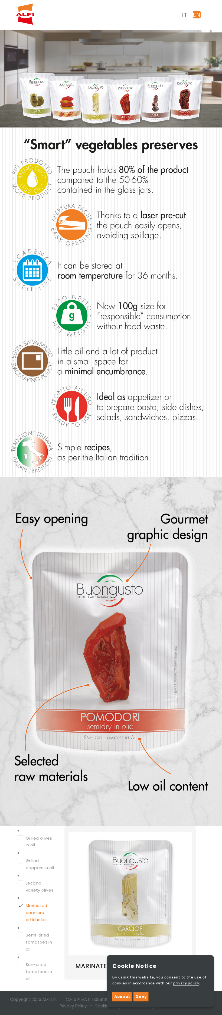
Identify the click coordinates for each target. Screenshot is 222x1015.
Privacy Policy (73, 1006)
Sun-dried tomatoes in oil (39, 971)
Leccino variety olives (39, 886)
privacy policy (186, 983)
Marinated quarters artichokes (37, 912)
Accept (122, 996)
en (197, 15)
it (185, 15)
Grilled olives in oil (39, 841)
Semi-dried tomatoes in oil (39, 942)
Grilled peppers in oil (40, 864)
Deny (141, 996)
